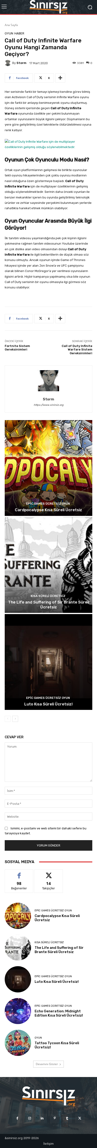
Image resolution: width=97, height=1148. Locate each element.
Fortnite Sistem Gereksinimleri (17, 347)
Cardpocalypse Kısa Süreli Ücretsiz (48, 509)
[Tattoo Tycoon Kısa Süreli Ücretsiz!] (18, 1043)
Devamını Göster (47, 1064)
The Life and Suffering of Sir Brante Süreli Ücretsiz (48, 604)
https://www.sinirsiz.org (49, 405)
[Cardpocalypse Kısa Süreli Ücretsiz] (48, 468)
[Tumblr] (67, 1118)
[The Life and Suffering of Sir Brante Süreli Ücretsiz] (48, 565)
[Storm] (8, 63)
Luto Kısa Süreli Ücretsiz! (48, 704)
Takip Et (48, 873)
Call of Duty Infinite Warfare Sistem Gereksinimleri (77, 349)
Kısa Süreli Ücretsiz (48, 595)
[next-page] (15, 719)
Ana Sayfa (11, 25)
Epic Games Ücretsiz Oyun (48, 503)
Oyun (9, 33)
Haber (19, 33)
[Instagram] (29, 1118)
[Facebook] (17, 1118)
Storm (21, 62)
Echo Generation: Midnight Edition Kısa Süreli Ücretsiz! (59, 1013)
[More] (60, 78)
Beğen (19, 873)
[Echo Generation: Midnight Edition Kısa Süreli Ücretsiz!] (18, 1011)
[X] (79, 1118)
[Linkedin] (42, 1118)
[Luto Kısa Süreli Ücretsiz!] (48, 662)
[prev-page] (8, 719)
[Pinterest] (54, 1118)
